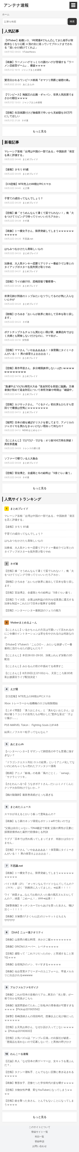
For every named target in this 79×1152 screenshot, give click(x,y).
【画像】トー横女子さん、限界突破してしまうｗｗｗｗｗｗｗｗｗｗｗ (39, 874)
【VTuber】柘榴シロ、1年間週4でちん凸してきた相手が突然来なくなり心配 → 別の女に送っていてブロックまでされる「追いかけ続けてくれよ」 (38, 44)
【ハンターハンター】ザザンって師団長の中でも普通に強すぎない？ (39, 753)
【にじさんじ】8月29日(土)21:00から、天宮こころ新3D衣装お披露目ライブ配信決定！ (38, 674)
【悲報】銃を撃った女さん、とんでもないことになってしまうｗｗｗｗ (39, 1102)
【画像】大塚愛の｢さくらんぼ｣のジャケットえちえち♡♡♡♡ (35, 918)
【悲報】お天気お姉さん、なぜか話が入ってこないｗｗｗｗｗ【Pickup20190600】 (39, 1028)
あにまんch (28, 84)
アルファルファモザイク (24, 987)
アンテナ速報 (16, 5)
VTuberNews (29, 51)
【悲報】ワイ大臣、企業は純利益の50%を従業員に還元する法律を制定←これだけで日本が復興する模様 (39, 601)
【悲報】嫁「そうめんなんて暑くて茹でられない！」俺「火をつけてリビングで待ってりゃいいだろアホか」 (39, 572)
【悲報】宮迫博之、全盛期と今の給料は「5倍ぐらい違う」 (38, 472)
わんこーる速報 (19, 1053)
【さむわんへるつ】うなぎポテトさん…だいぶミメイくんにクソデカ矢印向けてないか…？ (38, 785)
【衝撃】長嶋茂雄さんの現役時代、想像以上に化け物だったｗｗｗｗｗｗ (39, 1018)
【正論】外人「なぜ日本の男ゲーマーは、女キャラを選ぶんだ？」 (39, 1062)
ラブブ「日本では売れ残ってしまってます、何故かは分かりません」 (39, 840)
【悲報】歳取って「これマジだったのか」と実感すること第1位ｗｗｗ (39, 955)
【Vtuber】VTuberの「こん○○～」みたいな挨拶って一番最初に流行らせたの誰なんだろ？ (38, 646)
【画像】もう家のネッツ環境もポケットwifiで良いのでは (37, 821)
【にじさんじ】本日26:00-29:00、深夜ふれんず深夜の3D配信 (38, 657)
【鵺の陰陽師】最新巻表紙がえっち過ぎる (28, 794)
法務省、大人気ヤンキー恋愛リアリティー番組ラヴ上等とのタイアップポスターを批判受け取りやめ (39, 549)
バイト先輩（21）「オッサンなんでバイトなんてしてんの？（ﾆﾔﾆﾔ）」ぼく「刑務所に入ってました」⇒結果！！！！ (39, 885)
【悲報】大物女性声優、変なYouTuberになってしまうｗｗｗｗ (38, 1091)
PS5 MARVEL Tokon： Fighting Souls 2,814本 (31, 724)
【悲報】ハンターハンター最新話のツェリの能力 (32, 610)
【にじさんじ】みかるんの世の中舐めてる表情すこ (34, 666)
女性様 (25, 339)
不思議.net (28, 238)
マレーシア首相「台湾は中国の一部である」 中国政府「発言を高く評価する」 (39, 517)
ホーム (5, 14)
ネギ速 (25, 120)
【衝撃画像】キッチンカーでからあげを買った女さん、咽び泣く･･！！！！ (39, 907)
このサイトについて (39, 1127)
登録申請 (39, 1141)
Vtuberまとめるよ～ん (23, 622)
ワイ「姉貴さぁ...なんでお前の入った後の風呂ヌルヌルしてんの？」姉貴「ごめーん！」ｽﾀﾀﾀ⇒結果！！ (38, 896)
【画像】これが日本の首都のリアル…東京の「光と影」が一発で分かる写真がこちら (38, 996)
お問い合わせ (39, 1146)
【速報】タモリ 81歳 (16, 169)
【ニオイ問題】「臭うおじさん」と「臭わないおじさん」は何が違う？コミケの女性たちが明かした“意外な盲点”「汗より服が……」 (39, 714)
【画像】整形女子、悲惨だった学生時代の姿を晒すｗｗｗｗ (39, 1082)
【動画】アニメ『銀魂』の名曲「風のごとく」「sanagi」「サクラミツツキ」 (37, 774)
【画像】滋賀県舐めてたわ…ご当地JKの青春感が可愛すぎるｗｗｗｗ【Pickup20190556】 (39, 1007)
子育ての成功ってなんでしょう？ (23, 198)
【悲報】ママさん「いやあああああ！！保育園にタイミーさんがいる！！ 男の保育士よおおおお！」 (39, 851)
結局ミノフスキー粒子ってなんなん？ (26, 731)
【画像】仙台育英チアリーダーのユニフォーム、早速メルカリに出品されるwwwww (39, 973)
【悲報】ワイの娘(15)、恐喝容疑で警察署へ (30, 281)
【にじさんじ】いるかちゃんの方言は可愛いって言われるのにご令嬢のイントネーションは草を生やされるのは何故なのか (39, 633)
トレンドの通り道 (31, 448)
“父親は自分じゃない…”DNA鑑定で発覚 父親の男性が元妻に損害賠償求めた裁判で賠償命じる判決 (39, 829)
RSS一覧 (39, 1136)
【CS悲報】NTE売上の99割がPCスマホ (27, 183)
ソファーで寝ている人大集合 (21, 458)
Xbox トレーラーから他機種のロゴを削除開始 (31, 703)
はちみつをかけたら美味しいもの (23, 248)
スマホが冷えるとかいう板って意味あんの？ (30, 814)
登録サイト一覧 (39, 1131)
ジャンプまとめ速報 (31, 69)
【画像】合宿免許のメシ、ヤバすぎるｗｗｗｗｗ (32, 964)
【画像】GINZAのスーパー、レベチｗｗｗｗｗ (31, 946)
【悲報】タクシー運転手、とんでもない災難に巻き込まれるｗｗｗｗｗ (39, 1073)
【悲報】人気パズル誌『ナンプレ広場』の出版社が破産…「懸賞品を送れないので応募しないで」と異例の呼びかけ (37, 1039)
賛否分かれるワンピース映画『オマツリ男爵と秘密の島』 (37, 79)
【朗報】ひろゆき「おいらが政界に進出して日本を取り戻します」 (39, 583)
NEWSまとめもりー (32, 430)
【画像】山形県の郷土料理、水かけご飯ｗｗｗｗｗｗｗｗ (37, 939)
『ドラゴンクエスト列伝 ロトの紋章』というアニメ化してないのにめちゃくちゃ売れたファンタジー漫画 (39, 764)
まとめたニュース (20, 806)
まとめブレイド (30, 159)
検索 (72, 21)
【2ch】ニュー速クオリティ (26, 932)
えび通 (26, 188)
